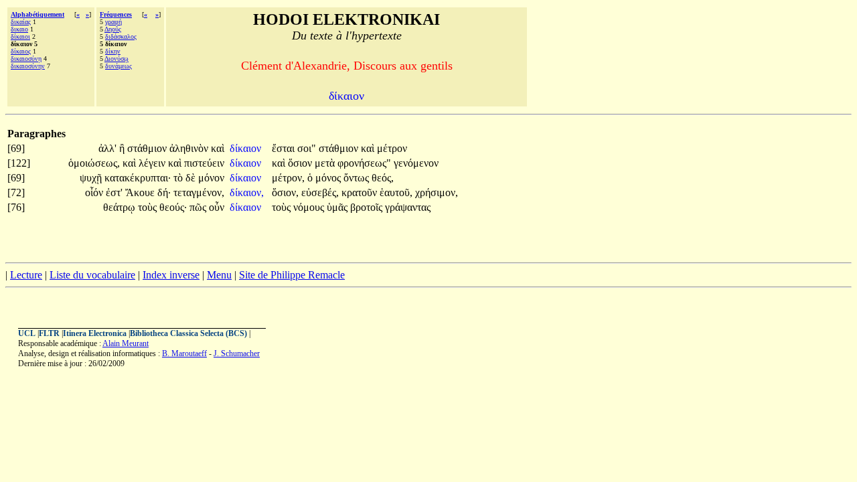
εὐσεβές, (320, 192)
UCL (26, 333)
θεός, (383, 177)
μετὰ (326, 163)
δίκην (113, 51)
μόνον (211, 177)
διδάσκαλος (121, 36)
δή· (164, 192)
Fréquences (116, 14)
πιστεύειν (204, 163)
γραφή (113, 21)
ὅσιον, (285, 192)
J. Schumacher (237, 353)
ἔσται (284, 148)
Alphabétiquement (37, 14)
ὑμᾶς (338, 207)
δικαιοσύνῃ (26, 58)
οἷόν (95, 192)
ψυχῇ (92, 177)
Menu (219, 274)
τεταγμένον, (198, 192)
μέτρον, (288, 177)
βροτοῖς (367, 207)
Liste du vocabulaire (92, 274)
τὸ (179, 177)
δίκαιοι (20, 36)
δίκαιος (21, 51)
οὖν (216, 207)
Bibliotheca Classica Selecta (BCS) (188, 333)
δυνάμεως (118, 66)
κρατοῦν (360, 192)
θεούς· (173, 207)
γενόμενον (416, 163)
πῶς (199, 207)
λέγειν (153, 163)
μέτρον (392, 148)
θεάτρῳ (120, 207)
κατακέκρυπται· (137, 177)
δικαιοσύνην (28, 66)
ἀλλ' (107, 148)
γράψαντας (408, 207)
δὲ (191, 177)
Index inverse (171, 274)
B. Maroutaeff (184, 353)
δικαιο (19, 29)
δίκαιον (247, 148)
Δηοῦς (112, 29)
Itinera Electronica (95, 333)
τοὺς (148, 207)
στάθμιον (148, 148)
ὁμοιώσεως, (94, 163)
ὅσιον (301, 163)
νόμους (310, 207)
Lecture (26, 274)
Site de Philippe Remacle (292, 274)
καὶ (217, 148)
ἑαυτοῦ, (396, 192)
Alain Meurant (125, 343)
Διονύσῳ (116, 58)
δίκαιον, (247, 192)
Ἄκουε (141, 192)
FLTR (49, 333)
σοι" (306, 148)
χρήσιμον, (436, 192)
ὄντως (357, 177)
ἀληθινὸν (190, 148)
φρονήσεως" (364, 163)
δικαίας (21, 21)
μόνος (329, 177)
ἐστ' (114, 192)
